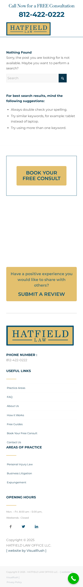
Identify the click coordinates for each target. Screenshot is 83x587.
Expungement (16, 482)
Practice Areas (16, 387)
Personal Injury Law (20, 464)
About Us (13, 406)
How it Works (15, 415)
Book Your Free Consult (22, 433)
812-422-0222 (41, 14)
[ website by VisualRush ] (26, 551)
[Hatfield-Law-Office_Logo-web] (34, 29)
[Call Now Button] (73, 578)
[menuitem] (13, 582)
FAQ (9, 396)
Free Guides (15, 424)
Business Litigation (19, 473)
